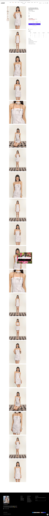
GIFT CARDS (23, 3)
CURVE (25, 2)
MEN (37, 2)
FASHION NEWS (22, 499)
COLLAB (32, 2)
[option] (8, 7)
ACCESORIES (28, 2)
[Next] (8, 22)
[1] (8, 13)
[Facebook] (3, 508)
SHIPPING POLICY (28, 499)
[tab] (34, 38)
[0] (8, 10)
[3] (8, 19)
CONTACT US (28, 497)
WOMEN (18, 2)
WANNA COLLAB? (22, 498)
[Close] (31, 253)
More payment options (34, 25)
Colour (29, 15)
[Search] (46, 3)
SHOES (35, 2)
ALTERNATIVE (22, 2)
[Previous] (8, 5)
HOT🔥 (13, 2)
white (29, 16)
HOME (10, 2)
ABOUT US (22, 497)
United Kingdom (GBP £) (5, 512)
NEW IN (15, 2)
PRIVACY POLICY (28, 498)
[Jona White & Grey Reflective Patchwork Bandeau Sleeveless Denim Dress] (8, 7)
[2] (8, 16)
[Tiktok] (6, 508)
